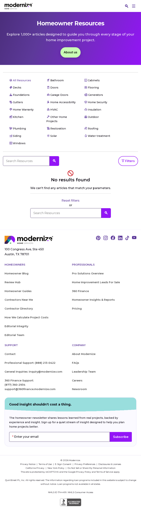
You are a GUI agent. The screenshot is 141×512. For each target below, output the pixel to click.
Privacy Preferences (85, 464)
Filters (129, 161)
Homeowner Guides (18, 291)
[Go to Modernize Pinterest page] (98, 238)
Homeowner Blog (16, 273)
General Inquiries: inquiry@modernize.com (33, 371)
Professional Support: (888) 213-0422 (30, 363)
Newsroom (79, 389)
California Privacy (35, 468)
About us (70, 52)
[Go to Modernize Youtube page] (134, 238)
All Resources (21, 80)
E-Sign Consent (63, 464)
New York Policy (56, 468)
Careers (77, 380)
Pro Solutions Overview (88, 273)
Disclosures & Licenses (109, 464)
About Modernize (83, 354)
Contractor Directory (19, 308)
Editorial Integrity (16, 326)
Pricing (77, 308)
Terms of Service (104, 471)
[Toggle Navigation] (133, 6)
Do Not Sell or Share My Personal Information (91, 468)
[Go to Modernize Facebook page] (113, 238)
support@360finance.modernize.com (30, 389)
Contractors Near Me (19, 299)
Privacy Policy (83, 471)
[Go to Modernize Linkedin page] (120, 238)
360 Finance (80, 291)
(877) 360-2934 (15, 384)
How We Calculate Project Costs (26, 317)
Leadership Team (84, 371)
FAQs (75, 363)
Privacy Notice (28, 464)
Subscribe (121, 437)
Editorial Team (14, 335)
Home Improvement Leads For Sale (96, 282)
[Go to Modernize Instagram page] (105, 238)
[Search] (126, 6)
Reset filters (70, 200)
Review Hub (13, 282)
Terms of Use (45, 464)
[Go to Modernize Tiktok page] (127, 238)
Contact (10, 354)
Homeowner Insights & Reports (93, 299)
